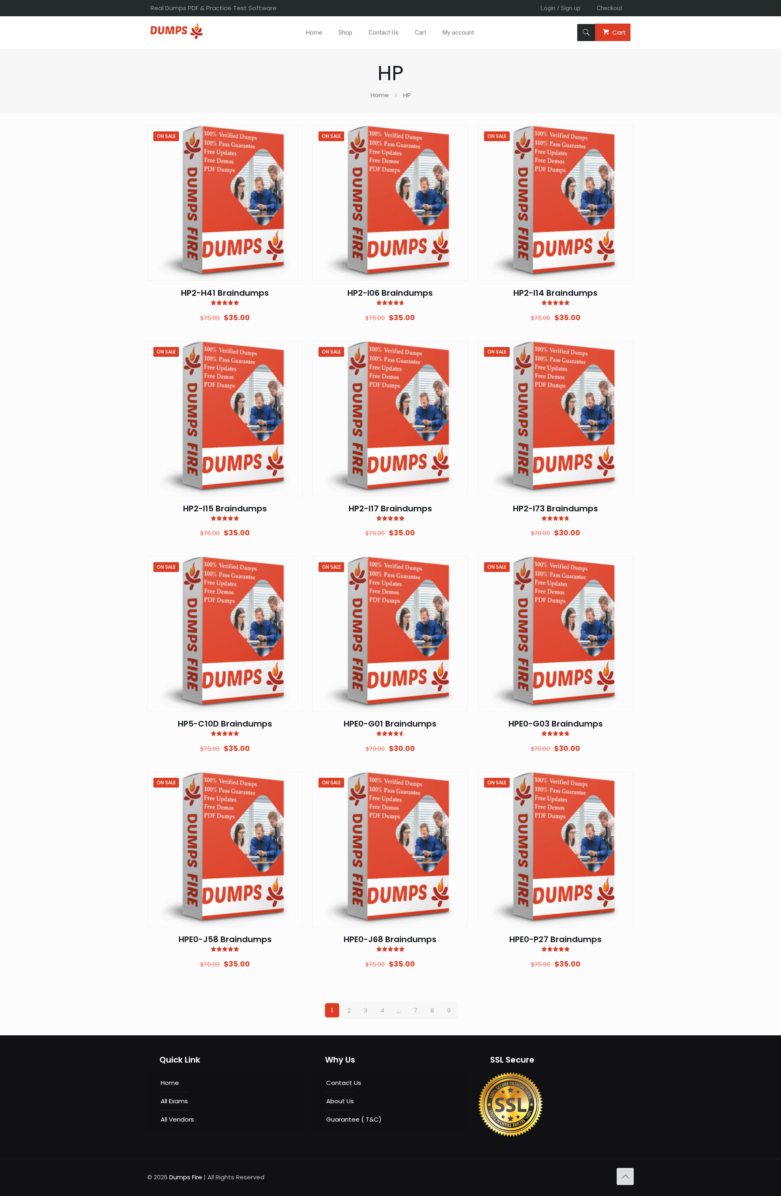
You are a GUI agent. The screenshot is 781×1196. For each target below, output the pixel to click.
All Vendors (177, 1119)
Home (380, 95)
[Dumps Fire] (177, 37)
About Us (340, 1101)
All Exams (174, 1101)
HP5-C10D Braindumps (225, 723)
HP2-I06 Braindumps (390, 293)
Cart (619, 32)
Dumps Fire (185, 1177)
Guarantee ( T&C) (354, 1119)
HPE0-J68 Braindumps (390, 939)
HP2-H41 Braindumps (225, 293)
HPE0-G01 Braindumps (390, 723)
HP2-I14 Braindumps (555, 293)
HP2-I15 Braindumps (225, 508)
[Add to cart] (291, 136)
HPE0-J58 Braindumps (225, 939)
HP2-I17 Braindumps (390, 508)
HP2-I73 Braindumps (555, 508)
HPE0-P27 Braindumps (555, 939)
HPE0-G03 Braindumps (555, 723)
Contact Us (343, 1082)
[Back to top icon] (625, 1176)
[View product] (291, 154)
